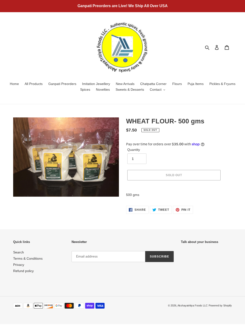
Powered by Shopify (220, 305)
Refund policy (23, 271)
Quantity (133, 150)
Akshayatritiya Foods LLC (193, 305)
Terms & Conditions (28, 258)
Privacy (18, 265)
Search (18, 252)
